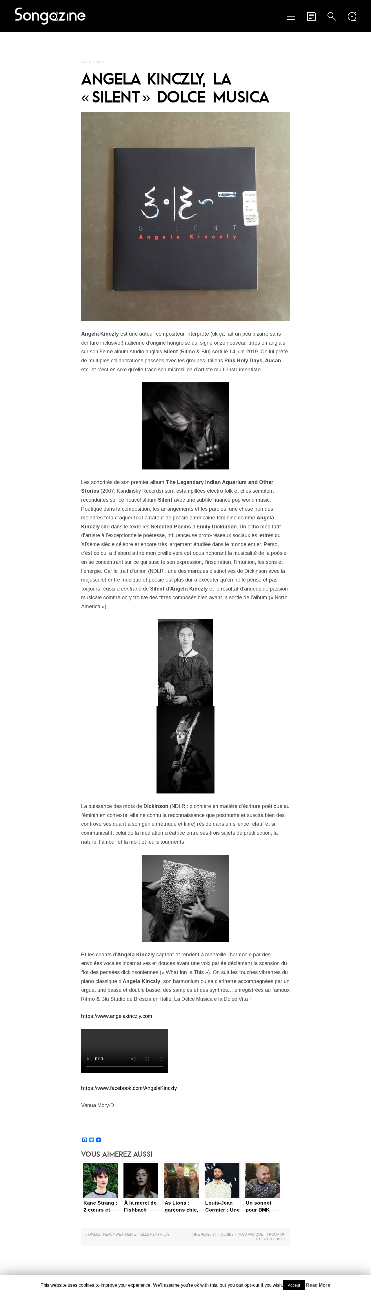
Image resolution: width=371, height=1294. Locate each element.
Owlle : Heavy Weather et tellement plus (129, 1234)
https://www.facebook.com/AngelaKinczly (129, 1088)
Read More (318, 1285)
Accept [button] (294, 1285)
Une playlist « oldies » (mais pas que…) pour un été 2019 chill (238, 1236)
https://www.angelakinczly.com (116, 1016)
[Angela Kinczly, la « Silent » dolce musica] (185, 216)
